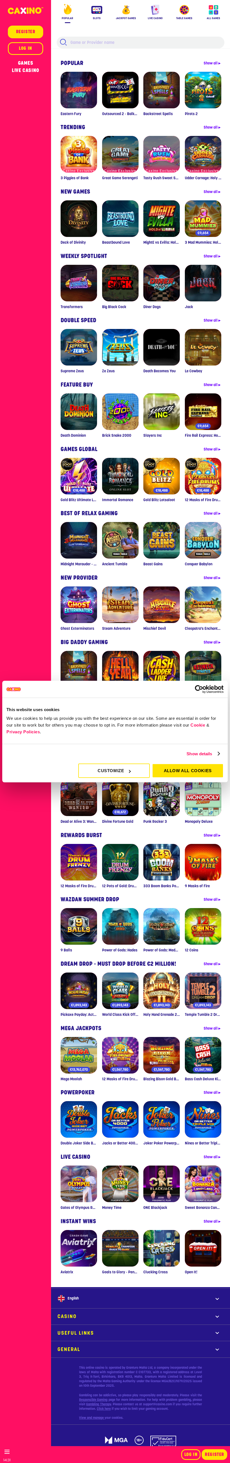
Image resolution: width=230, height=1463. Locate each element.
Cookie (197, 725)
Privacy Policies (23, 731)
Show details (199, 753)
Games (25, 63)
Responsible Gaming (93, 1400)
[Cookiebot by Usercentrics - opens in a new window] (199, 689)
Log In (191, 1454)
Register (214, 1454)
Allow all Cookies (188, 770)
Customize (111, 770)
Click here (104, 1409)
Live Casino (25, 70)
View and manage (92, 1418)
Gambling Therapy (98, 1404)
